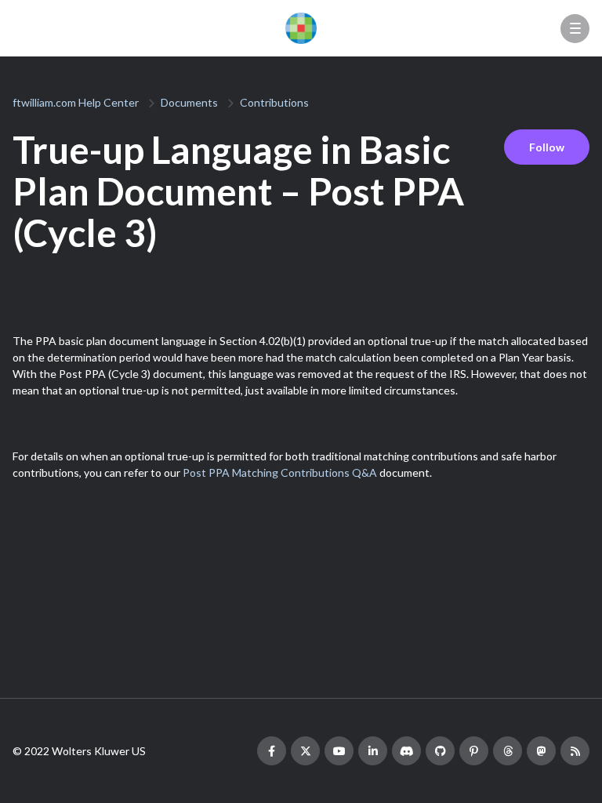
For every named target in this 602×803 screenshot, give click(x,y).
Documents (189, 102)
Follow (546, 147)
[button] (574, 28)
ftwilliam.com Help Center (76, 102)
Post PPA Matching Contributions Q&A (280, 472)
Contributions (274, 102)
